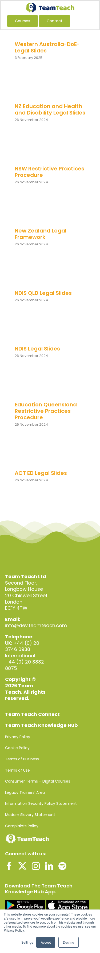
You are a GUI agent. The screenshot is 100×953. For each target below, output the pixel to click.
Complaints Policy (21, 826)
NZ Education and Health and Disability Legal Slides (50, 109)
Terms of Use (17, 770)
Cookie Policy (17, 747)
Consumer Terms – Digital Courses (37, 781)
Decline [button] (68, 942)
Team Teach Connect (32, 714)
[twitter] (22, 866)
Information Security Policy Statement (41, 803)
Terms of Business (22, 759)
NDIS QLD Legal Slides (43, 293)
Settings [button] (27, 942)
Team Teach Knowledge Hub (41, 725)
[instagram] (36, 866)
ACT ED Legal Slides (41, 473)
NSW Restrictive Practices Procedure (49, 172)
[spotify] (62, 866)
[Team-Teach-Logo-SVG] (50, 5)
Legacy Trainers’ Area (25, 792)
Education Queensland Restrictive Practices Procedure (46, 411)
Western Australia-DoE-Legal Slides (47, 47)
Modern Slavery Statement (30, 814)
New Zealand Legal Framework (40, 234)
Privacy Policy (17, 736)
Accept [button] (46, 942)
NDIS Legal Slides (37, 348)
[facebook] (9, 866)
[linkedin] (49, 866)
